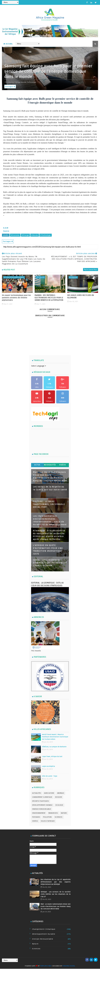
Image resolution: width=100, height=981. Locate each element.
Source (6, 231)
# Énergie (25, 235)
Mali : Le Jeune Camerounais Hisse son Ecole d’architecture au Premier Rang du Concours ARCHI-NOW (55, 906)
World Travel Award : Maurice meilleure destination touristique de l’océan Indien (55, 737)
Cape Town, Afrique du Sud (52, 756)
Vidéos (62, 465)
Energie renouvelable (41, 809)
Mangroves (53, 813)
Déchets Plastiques (40, 801)
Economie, (10, 82)
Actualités (40, 277)
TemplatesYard (45, 966)
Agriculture (49, 793)
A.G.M (5, 228)
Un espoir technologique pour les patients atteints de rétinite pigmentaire (16, 297)
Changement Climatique (42, 797)
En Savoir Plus (91, 269)
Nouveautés (50, 465)
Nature (64, 813)
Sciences (58, 817)
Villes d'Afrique (48, 821)
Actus (37, 465)
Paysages (36, 817)
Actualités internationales (14, 277)
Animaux (60, 793)
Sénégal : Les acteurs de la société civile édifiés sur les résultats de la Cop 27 (55, 894)
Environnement (38, 813)
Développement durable (42, 805)
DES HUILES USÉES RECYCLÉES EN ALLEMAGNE (80, 296)
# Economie (15, 235)
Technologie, (31, 82)
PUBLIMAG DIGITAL (69, 966)
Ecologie (59, 805)
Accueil (9, 44)
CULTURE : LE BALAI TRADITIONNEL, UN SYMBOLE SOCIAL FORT (49, 504)
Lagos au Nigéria (48, 766)
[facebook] (87, 2)
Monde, (24, 82)
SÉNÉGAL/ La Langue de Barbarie (54, 747)
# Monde (34, 235)
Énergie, (18, 82)
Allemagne (73, 277)
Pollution (47, 817)
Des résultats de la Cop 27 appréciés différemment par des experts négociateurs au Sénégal (55, 882)
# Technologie (45, 235)
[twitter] (95, 2)
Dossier (58, 797)
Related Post (9, 270)
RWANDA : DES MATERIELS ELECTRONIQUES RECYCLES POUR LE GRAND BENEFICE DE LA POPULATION (49, 297)
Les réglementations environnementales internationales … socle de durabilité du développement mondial (50, 522)
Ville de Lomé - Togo (49, 776)
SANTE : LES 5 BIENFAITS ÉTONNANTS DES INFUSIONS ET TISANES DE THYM (50, 563)
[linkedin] (91, 2)
